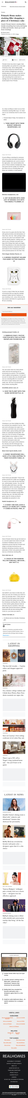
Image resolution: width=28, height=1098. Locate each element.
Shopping (3, 12)
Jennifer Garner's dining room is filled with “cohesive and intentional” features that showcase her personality (14, 982)
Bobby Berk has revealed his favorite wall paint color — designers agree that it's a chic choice (13, 992)
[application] (14, 181)
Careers (14, 1077)
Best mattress (7, 1040)
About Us (14, 1065)
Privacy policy (14, 1072)
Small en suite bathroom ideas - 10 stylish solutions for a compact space (14, 1001)
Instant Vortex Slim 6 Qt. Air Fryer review (14, 974)
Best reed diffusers (21, 1042)
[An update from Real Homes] (14, 964)
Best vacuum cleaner (20, 1040)
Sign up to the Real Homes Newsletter (7, 1018)
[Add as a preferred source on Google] (14, 1086)
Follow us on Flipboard (14, 1026)
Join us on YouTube (21, 1017)
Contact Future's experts (14, 1063)
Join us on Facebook (20, 1023)
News (17, 34)
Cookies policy (14, 1074)
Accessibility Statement (14, 1061)
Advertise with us (10, 1033)
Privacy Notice (20, 320)
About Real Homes (17, 1033)
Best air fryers (7, 1045)
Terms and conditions (14, 1070)
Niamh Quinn (6, 32)
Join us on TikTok (20, 1021)
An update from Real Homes (12, 969)
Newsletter (23, 59)
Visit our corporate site (21, 1093)
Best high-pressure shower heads (17, 6)
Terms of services (18, 318)
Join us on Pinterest (7, 1023)
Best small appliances (20, 1045)
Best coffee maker (7, 1042)
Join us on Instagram (7, 1021)
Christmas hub (13, 112)
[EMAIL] (4, 626)
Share (6, 59)
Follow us (15, 59)
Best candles (14, 1047)
